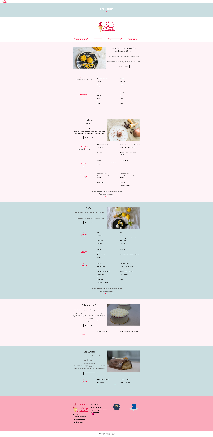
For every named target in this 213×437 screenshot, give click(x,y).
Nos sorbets (98, 39)
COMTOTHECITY (111, 434)
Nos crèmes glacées (81, 39)
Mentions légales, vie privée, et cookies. (106, 433)
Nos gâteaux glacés (115, 39)
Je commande (123, 66)
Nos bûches (132, 39)
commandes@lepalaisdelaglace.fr (99, 409)
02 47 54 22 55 (95, 410)
